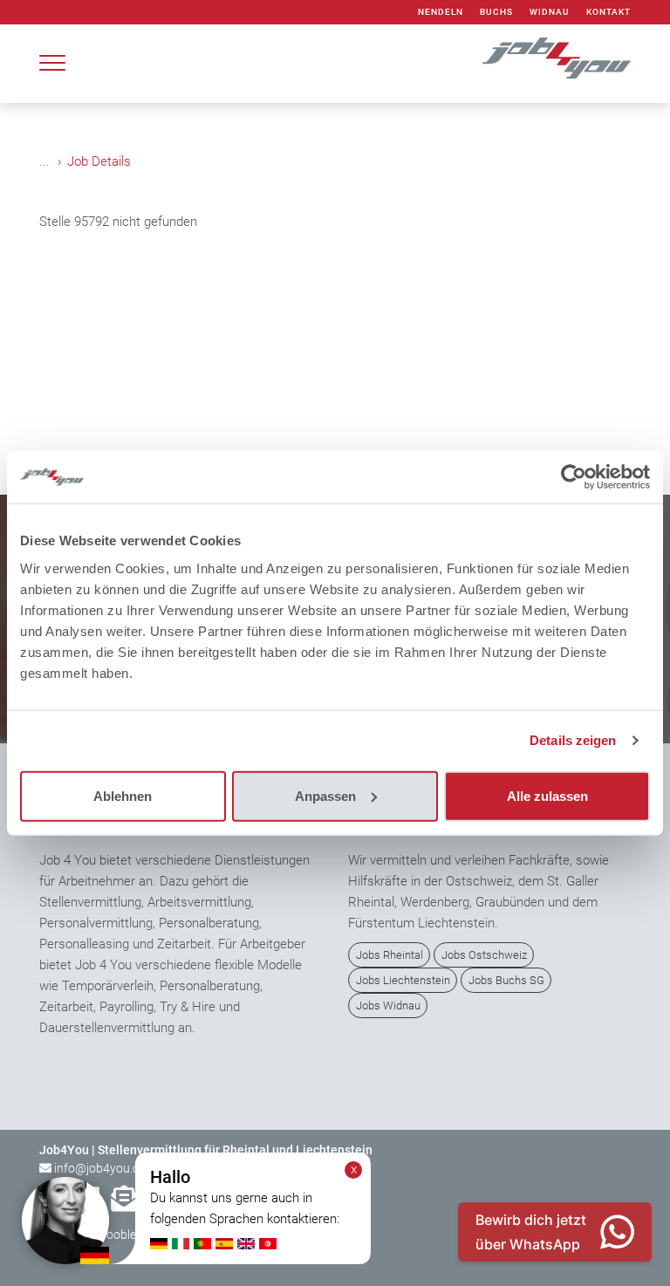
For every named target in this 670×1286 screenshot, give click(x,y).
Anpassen (325, 795)
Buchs (496, 12)
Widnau (550, 12)
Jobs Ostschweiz (484, 954)
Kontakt (608, 12)
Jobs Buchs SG (506, 980)
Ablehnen (122, 795)
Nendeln (440, 12)
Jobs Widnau (388, 1005)
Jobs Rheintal (389, 954)
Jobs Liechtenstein (403, 980)
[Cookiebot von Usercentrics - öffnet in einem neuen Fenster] (573, 477)
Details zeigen (573, 740)
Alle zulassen (547, 795)
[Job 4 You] (556, 58)
